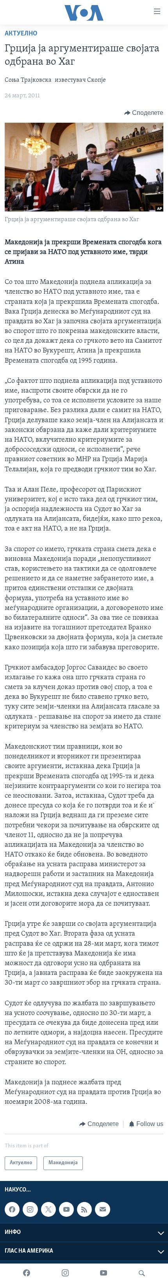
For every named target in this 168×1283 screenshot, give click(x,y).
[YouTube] (103, 1273)
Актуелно (21, 33)
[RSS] (84, 1209)
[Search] (142, 1273)
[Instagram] (65, 1273)
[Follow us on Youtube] (66, 1209)
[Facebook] (26, 1273)
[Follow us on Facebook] (12, 1209)
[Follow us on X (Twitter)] (48, 1209)
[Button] (144, 113)
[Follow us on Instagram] (30, 1209)
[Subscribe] (102, 1209)
